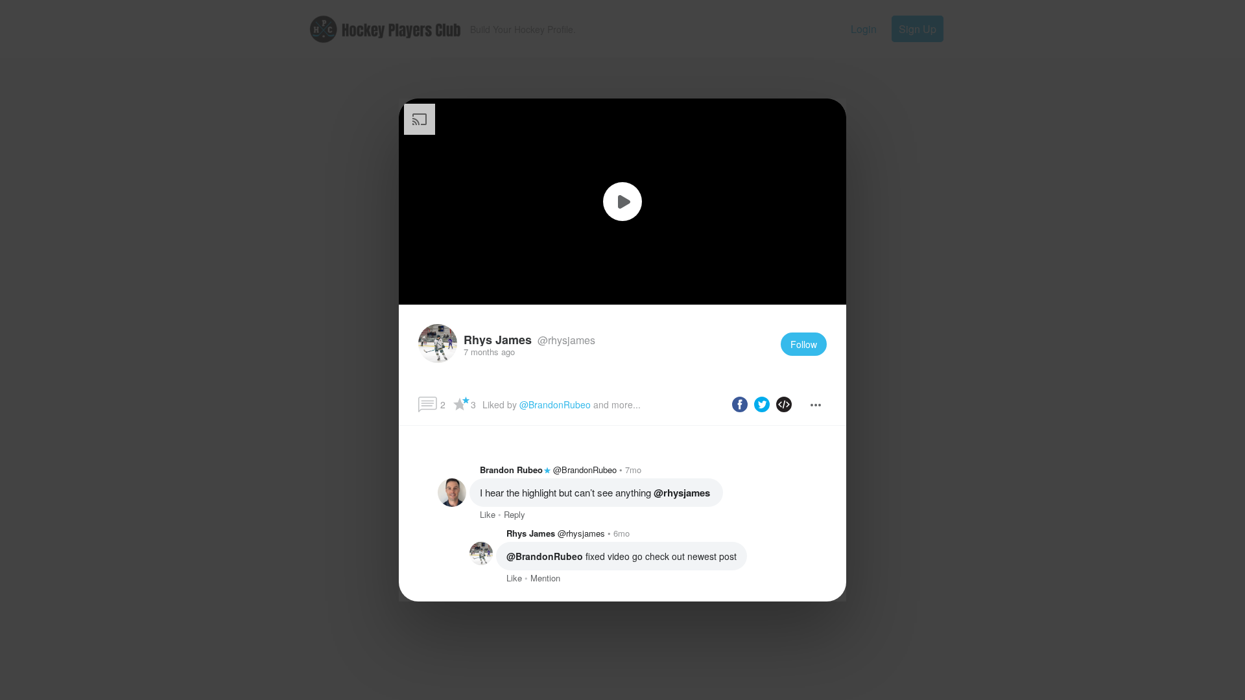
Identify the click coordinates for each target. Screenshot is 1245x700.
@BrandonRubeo (555, 404)
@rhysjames (565, 339)
